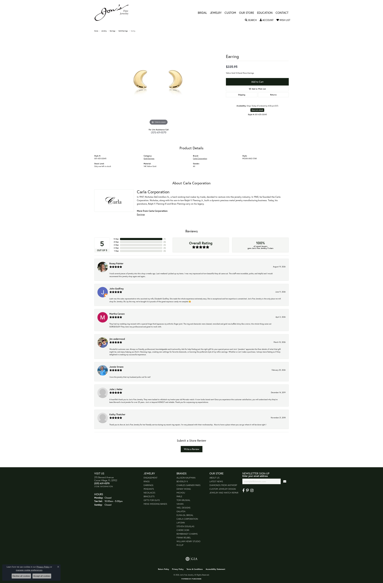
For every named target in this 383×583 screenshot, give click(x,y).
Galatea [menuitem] (181, 511)
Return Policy (163, 569)
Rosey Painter (116, 263)
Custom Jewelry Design (222, 488)
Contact (282, 12)
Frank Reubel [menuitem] (184, 537)
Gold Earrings (123, 31)
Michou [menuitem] (181, 492)
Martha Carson (117, 313)
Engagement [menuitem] (150, 477)
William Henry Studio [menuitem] (188, 541)
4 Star (116, 242)
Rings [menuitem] (147, 481)
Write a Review (191, 449)
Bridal (202, 12)
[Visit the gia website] (191, 559)
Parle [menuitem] (179, 496)
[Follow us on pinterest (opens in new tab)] (247, 490)
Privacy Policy (178, 569)
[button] (251, 20)
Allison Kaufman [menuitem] (186, 477)
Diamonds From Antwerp (223, 485)
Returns (273, 95)
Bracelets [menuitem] (149, 496)
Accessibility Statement (215, 569)
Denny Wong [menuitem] (184, 488)
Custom (230, 12)
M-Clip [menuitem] (180, 545)
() (165, 239)
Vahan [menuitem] (180, 503)
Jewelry (216, 12)
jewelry (104, 31)
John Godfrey (116, 288)
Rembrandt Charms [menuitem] (187, 533)
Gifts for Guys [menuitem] (152, 500)
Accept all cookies (41, 576)
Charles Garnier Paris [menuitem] (188, 485)
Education (265, 12)
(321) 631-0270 (158, 132)
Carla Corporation (200, 158)
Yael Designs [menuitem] (183, 507)
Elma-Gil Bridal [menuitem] (185, 515)
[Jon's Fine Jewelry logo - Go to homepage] (113, 12)
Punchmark (196, 579)
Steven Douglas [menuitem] (185, 526)
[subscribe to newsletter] (285, 481)
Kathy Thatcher (117, 414)
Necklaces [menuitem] (149, 492)
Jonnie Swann (116, 366)
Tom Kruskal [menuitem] (183, 500)
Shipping (241, 95)
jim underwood (117, 338)
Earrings (112, 31)
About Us (214, 477)
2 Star (116, 248)
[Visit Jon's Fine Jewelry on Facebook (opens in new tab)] (243, 490)
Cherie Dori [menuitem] (183, 530)
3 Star (116, 245)
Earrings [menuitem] (148, 485)
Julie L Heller (116, 389)
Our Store (246, 12)
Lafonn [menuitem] (181, 522)
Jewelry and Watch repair (223, 492)
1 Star (116, 251)
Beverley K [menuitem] (182, 481)
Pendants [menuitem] (149, 488)
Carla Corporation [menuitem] (187, 518)
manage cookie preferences (29, 570)
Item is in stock (257, 110)
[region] (158, 81)
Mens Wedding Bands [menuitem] (155, 503)
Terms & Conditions (195, 569)
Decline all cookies (21, 576)
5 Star (116, 239)
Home (96, 31)
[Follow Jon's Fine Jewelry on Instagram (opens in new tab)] (251, 490)
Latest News (216, 481)
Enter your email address (255, 475)
